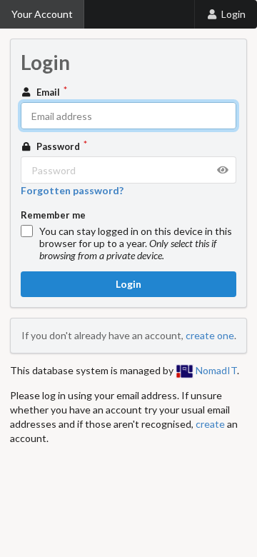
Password (58, 146)
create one (210, 335)
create (210, 424)
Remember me (53, 215)
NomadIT (215, 370)
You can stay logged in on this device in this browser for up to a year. (135, 243)
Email (48, 92)
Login (233, 14)
